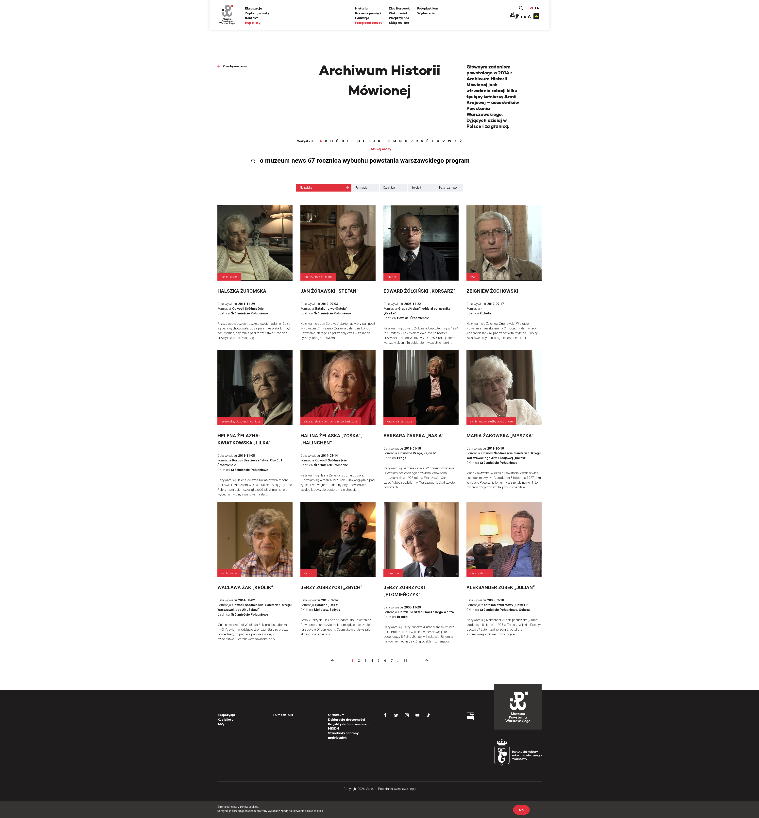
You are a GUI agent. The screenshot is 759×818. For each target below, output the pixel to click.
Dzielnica (389, 187)
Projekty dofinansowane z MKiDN (348, 726)
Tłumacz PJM (283, 715)
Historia (361, 8)
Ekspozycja (253, 8)
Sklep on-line (399, 23)
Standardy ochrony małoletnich (343, 735)
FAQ (220, 724)
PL (532, 8)
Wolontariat (398, 13)
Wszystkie (305, 141)
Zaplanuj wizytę (257, 13)
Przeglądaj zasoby (368, 23)
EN (537, 8)
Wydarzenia (426, 13)
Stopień (416, 187)
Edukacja (362, 18)
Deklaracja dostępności (346, 719)
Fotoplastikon (427, 8)
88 (405, 660)
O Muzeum (336, 715)
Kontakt (251, 18)
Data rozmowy (448, 187)
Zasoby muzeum (235, 66)
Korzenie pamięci (368, 13)
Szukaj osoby (381, 149)
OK (521, 810)
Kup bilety (253, 23)
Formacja (361, 187)
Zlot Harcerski (400, 8)
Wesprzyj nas (399, 18)
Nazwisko (306, 187)
